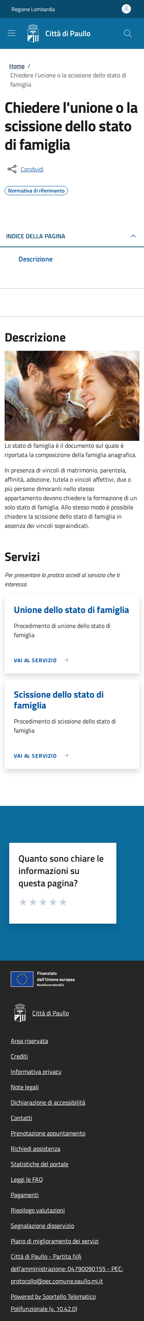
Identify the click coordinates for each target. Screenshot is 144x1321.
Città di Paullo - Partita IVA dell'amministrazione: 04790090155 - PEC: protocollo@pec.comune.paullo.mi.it (67, 1269)
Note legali (25, 1087)
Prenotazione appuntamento (48, 1133)
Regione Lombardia (33, 9)
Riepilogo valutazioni (38, 1210)
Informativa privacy (36, 1071)
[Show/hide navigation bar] (11, 33)
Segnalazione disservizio (42, 1225)
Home (17, 65)
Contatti (21, 1117)
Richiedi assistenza (35, 1148)
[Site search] (127, 33)
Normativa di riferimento (36, 189)
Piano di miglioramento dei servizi (55, 1241)
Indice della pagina (35, 236)
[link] (43, 660)
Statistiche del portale (39, 1164)
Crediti (19, 1056)
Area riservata (29, 1040)
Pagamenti (25, 1194)
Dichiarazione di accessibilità (48, 1102)
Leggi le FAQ (27, 1179)
